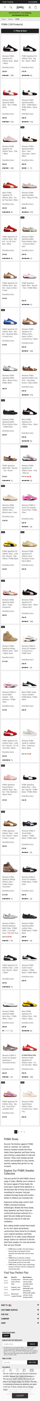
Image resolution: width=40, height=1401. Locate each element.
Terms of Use (9, 1352)
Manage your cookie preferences (21, 1376)
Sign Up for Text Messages (12, 1340)
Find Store (32, 1362)
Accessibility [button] (32, 2)
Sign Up (6, 1335)
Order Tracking (8, 2)
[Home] (20, 7)
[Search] (11, 7)
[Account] (29, 7)
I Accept (20, 1396)
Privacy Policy (19, 1352)
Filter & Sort (21, 31)
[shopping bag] (35, 7)
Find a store (6, 1358)
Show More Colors (8, 67)
